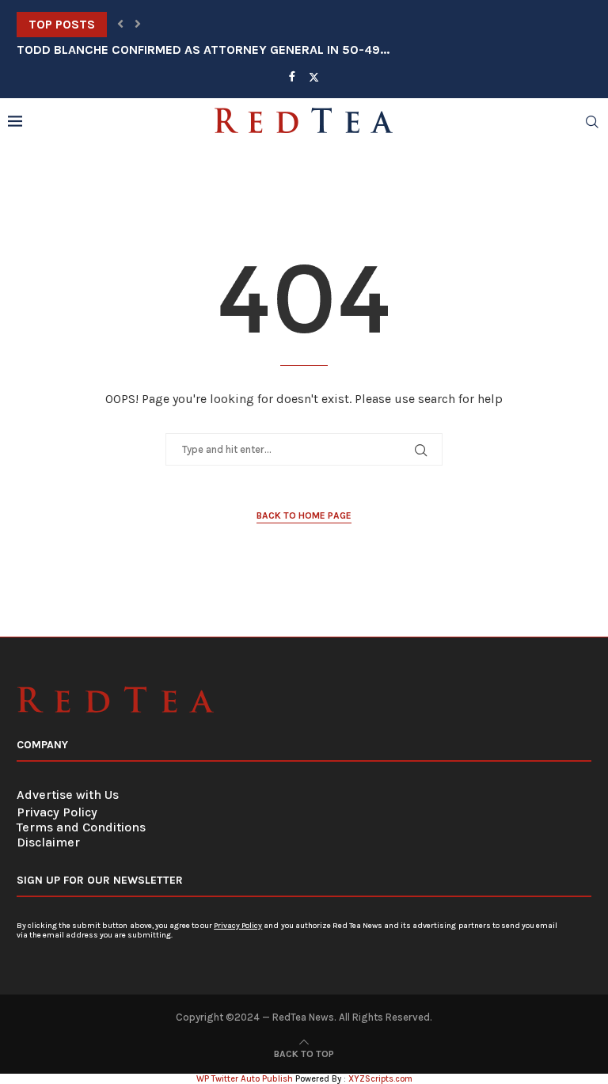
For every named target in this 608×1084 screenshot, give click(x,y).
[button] (120, 24)
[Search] (592, 122)
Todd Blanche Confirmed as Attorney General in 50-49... (203, 49)
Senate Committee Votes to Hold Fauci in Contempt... (191, 24)
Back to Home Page (304, 515)
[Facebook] (292, 76)
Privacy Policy (57, 812)
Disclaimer (48, 842)
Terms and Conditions (81, 827)
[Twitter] (314, 76)
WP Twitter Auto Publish (244, 1079)
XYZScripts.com (380, 1079)
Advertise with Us (68, 794)
